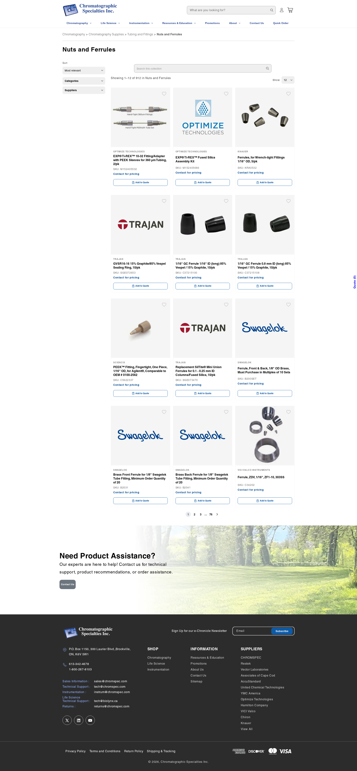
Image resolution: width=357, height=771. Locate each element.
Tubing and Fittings (140, 34)
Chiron (245, 717)
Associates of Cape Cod (258, 675)
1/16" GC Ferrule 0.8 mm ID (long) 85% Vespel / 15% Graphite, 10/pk (264, 265)
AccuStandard (251, 681)
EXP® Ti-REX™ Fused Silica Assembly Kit (195, 159)
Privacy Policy (75, 751)
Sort (64, 63)
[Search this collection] (267, 68)
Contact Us (67, 584)
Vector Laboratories (254, 669)
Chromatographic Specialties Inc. (184, 762)
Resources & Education (207, 657)
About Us (197, 669)
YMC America (250, 693)
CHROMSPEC (251, 657)
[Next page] (217, 514)
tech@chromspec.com (110, 687)
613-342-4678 (79, 664)
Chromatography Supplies (106, 34)
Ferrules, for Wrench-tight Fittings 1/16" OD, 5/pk (261, 159)
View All (247, 729)
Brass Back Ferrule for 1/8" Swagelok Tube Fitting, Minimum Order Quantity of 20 (202, 478)
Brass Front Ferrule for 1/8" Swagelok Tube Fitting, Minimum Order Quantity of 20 (139, 478)
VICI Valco (248, 711)
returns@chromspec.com (111, 706)
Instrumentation (158, 669)
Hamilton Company (254, 705)
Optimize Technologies (257, 699)
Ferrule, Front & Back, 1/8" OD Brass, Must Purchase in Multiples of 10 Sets (264, 370)
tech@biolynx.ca (106, 701)
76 (210, 514)
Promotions (199, 663)
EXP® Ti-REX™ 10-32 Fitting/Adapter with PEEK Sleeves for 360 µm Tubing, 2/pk (139, 160)
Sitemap (196, 681)
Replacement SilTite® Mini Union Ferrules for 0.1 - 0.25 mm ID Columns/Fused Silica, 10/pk (199, 371)
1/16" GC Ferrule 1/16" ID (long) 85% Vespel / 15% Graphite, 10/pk (201, 265)
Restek (246, 663)
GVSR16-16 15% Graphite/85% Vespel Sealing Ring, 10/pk (139, 265)
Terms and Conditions (104, 751)
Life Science (156, 663)
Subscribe (282, 631)
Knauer (246, 723)
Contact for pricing (126, 174)
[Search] (272, 10)
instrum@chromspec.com (112, 692)
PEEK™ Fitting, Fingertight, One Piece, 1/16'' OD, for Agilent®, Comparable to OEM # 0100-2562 (140, 371)
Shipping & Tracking (161, 751)
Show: (276, 79)
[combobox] (231, 10)
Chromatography (73, 34)
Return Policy (133, 751)
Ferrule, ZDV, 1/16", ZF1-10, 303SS (261, 477)
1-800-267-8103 (80, 669)
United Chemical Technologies (262, 687)
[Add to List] (164, 93)
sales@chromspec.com (110, 681)
